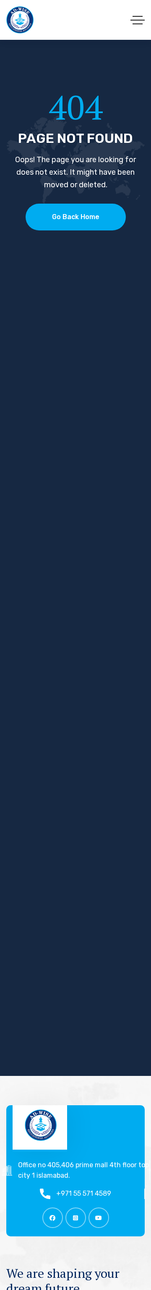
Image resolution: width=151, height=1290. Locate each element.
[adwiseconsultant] (20, 20)
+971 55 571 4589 (83, 1193)
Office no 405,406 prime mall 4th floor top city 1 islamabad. (83, 1170)
